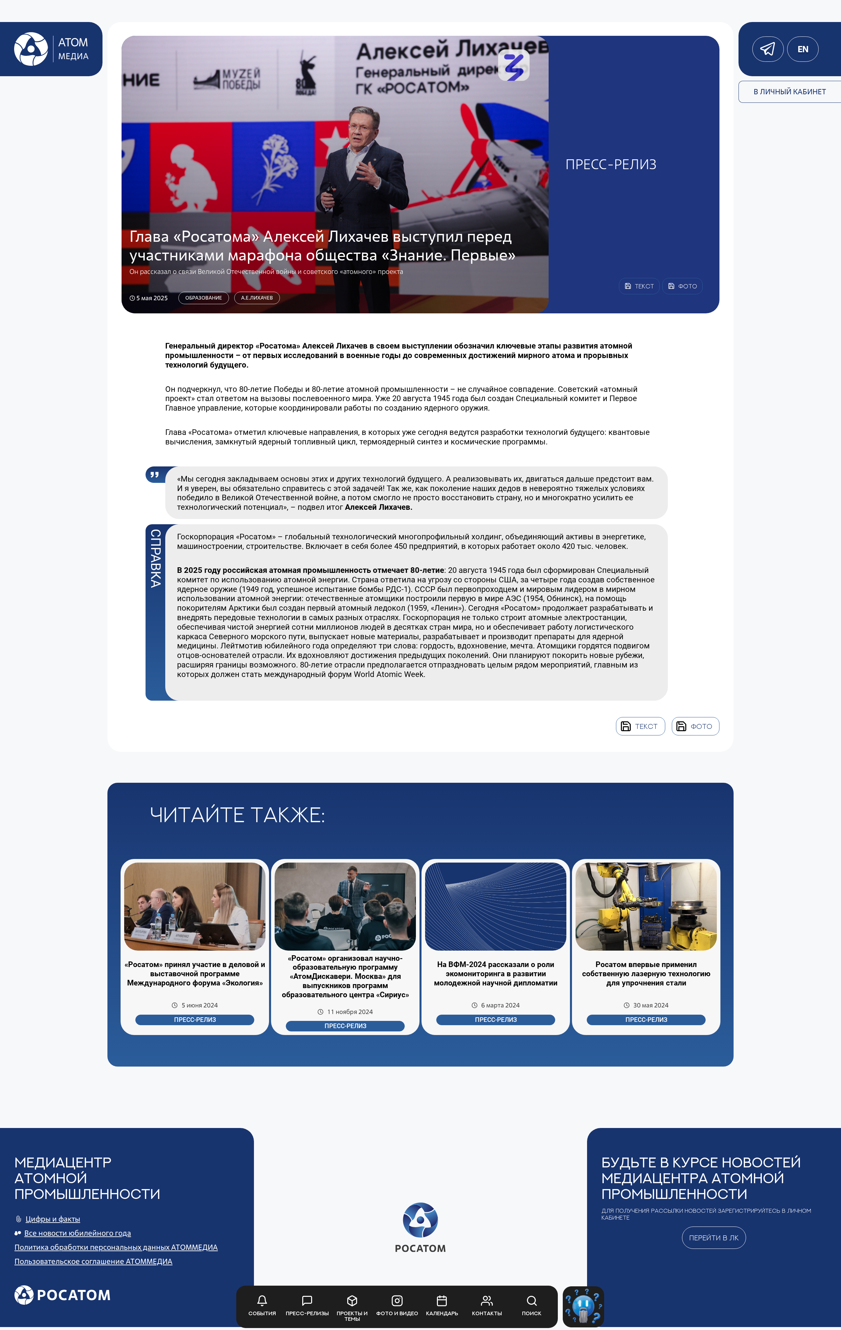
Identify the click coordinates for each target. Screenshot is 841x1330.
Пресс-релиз (195, 1020)
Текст (646, 726)
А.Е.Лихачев (257, 297)
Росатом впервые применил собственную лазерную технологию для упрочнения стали (646, 973)
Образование (203, 297)
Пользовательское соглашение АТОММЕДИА (93, 1261)
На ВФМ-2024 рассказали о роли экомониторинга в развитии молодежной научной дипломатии (495, 973)
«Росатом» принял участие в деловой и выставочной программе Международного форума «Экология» (195, 973)
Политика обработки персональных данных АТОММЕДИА (116, 1247)
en (803, 49)
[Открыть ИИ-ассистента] (583, 1307)
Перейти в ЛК (714, 1237)
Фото (701, 726)
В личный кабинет (790, 92)
